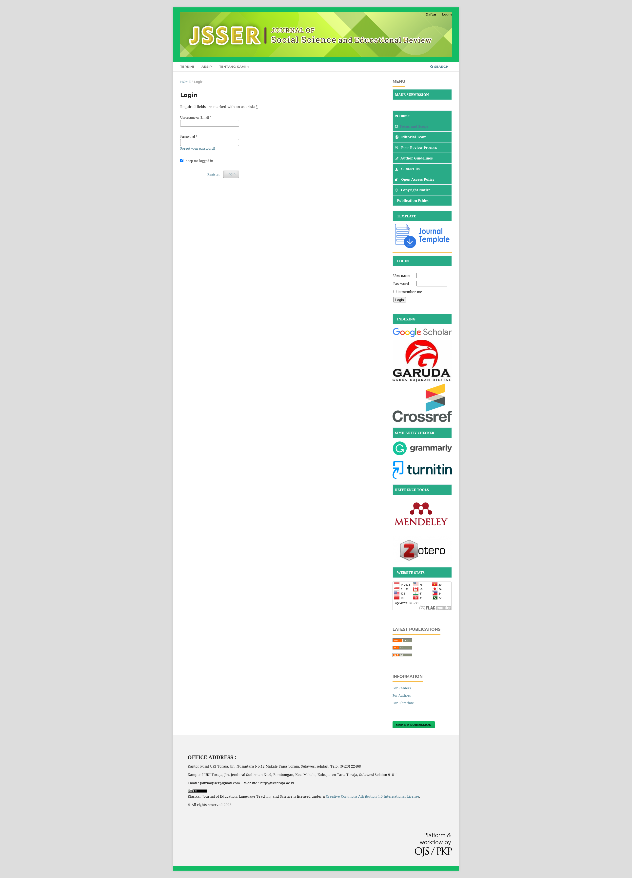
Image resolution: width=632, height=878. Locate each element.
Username (401, 275)
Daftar (431, 14)
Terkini (187, 67)
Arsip (206, 67)
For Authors (402, 695)
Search (441, 67)
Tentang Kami (233, 67)
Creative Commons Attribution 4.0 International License (372, 796)
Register (213, 174)
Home (185, 82)
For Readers (402, 688)
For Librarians (403, 703)
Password (401, 283)
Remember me (409, 291)
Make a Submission (414, 725)
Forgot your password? (198, 148)
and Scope (419, 126)
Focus (405, 126)
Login (447, 14)
